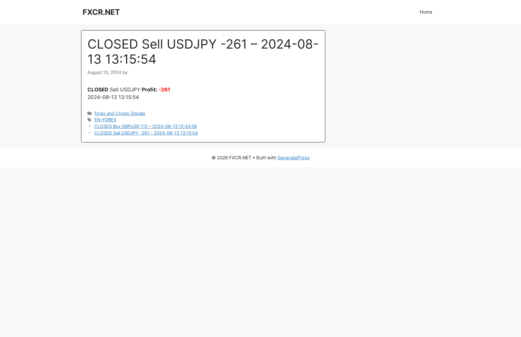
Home (426, 12)
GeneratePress (293, 158)
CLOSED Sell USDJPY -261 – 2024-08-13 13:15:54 (146, 132)
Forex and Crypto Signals (119, 113)
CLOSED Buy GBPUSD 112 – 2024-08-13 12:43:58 (145, 126)
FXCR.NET (101, 12)
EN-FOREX (105, 119)
